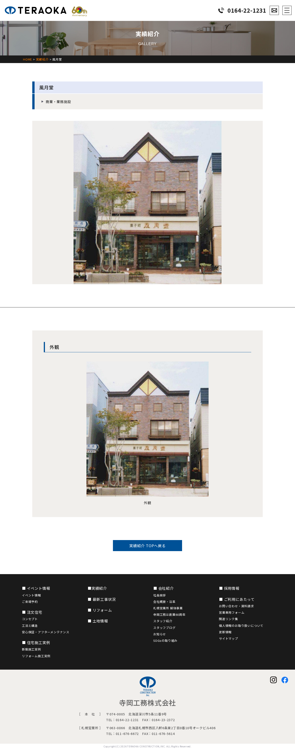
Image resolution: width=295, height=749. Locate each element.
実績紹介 (42, 59)
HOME (27, 59)
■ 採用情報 (229, 588)
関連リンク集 (228, 619)
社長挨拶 (159, 595)
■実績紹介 (97, 588)
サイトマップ (228, 638)
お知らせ (159, 634)
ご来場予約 (30, 601)
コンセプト (30, 619)
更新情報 (225, 632)
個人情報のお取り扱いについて (241, 625)
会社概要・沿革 (164, 601)
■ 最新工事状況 (102, 599)
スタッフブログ (164, 627)
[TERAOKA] (46, 10)
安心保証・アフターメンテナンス (45, 632)
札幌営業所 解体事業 (168, 608)
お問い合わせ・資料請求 (236, 606)
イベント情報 (31, 595)
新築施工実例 (31, 649)
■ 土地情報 (98, 621)
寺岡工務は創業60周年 (169, 614)
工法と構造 (30, 625)
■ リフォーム (100, 610)
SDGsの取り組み (165, 640)
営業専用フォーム (231, 612)
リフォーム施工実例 (36, 656)
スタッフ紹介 (162, 621)
